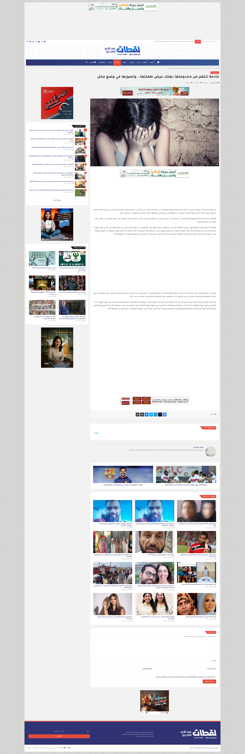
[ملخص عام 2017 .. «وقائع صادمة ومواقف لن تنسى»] (42, 283)
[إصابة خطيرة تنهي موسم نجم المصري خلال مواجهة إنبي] (72, 258)
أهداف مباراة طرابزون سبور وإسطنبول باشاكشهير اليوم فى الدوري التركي (51, 190)
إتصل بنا (28, 748)
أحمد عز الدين (214, 82)
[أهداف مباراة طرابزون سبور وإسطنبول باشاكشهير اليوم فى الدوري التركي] (80, 192)
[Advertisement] (122, 25)
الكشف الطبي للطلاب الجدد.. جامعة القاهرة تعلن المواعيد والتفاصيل (52, 147)
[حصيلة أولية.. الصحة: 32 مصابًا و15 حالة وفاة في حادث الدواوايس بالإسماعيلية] (112, 573)
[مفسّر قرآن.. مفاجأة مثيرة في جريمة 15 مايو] (154, 542)
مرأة (110, 62)
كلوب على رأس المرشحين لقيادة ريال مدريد (72, 292)
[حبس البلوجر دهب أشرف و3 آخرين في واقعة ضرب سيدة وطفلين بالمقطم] (112, 542)
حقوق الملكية (35, 748)
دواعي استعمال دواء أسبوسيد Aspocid (44, 268)
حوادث (117, 62)
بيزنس (132, 62)
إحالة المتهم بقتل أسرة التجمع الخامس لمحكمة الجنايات (198, 584)
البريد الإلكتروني (211, 669)
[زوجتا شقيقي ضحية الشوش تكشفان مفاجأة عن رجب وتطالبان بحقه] (196, 511)
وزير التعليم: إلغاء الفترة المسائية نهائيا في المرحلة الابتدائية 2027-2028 (52, 181)
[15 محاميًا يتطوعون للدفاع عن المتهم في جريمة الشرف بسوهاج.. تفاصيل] (112, 511)
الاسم (214, 660)
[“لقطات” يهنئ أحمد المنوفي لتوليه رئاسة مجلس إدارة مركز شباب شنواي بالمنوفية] (80, 133)
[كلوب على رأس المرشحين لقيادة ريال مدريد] (72, 283)
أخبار (152, 62)
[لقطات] (122, 50)
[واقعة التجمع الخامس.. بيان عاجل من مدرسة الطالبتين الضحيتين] (154, 604)
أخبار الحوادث (209, 68)
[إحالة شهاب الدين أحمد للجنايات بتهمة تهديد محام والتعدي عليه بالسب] (196, 542)
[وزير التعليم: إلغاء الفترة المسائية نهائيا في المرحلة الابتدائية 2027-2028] (80, 184)
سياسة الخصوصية (45, 748)
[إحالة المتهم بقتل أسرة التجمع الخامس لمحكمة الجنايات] (196, 572)
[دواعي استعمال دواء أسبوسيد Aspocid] (42, 258)
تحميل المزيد (57, 200)
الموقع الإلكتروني (147, 669)
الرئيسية (215, 68)
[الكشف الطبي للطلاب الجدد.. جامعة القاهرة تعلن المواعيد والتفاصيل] (80, 150)
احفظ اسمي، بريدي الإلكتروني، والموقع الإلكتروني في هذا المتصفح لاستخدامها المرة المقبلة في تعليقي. (185, 677)
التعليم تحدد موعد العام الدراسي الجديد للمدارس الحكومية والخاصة (176, 41)
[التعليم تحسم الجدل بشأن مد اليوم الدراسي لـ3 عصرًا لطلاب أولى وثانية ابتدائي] (80, 141)
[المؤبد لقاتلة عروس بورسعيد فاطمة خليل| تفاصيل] (196, 604)
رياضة (145, 62)
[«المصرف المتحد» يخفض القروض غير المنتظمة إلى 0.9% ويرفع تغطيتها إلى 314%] (80, 158)
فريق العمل (54, 748)
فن (139, 62)
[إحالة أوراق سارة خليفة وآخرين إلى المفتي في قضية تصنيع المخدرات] (112, 604)
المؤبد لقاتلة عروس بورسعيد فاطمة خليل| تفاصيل (200, 617)
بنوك (124, 62)
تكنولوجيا (102, 62)
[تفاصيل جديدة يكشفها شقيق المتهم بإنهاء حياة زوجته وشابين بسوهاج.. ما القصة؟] (154, 511)
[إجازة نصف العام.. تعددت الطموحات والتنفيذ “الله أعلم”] (42, 307)
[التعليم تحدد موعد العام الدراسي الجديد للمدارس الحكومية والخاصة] (80, 167)
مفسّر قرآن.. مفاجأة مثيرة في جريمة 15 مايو (161, 555)
